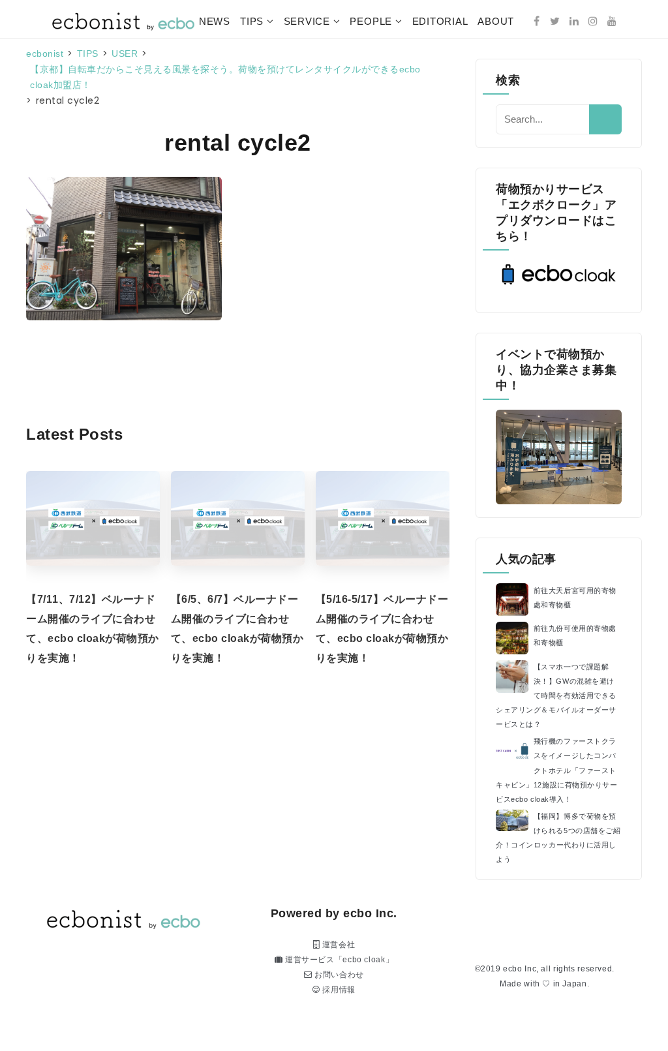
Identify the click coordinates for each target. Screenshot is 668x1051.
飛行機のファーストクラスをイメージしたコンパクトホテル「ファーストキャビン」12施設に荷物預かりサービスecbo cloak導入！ (556, 769)
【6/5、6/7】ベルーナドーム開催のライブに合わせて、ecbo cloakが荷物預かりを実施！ (237, 628)
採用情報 (338, 989)
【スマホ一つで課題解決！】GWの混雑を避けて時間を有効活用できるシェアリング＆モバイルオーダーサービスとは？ (556, 695)
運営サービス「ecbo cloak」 (337, 959)
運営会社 (337, 944)
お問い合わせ (338, 974)
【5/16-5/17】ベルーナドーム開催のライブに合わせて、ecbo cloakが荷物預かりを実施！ (382, 628)
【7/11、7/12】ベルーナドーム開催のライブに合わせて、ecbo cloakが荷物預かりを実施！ (92, 628)
